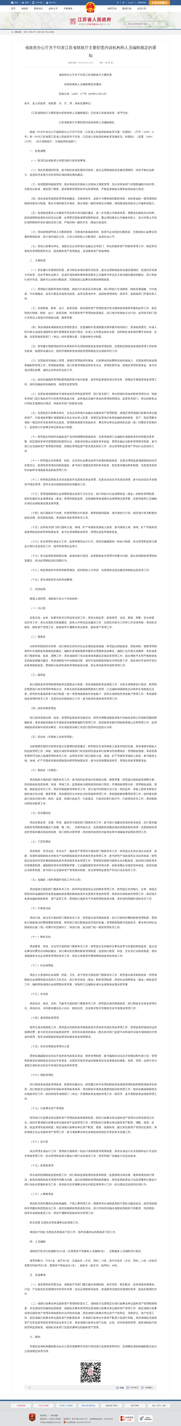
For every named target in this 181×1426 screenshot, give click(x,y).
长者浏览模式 (159, 2)
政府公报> (41, 32)
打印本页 (134, 1388)
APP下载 (39, 3)
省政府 (24, 8)
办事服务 (68, 8)
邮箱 (16, 3)
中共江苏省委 (43, 1406)
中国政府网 (21, 1406)
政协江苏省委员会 (88, 1406)
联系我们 (43, 1415)
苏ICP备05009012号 (79, 1419)
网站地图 (54, 1415)
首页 (13, 8)
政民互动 (112, 8)
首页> (26, 32)
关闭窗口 (149, 1388)
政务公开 (53, 8)
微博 (27, 3)
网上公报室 (50, 32)
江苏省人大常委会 (66, 1406)
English (131, 3)
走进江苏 (141, 8)
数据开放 (126, 8)
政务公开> (32, 32)
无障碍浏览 (142, 3)
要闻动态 (38, 8)
